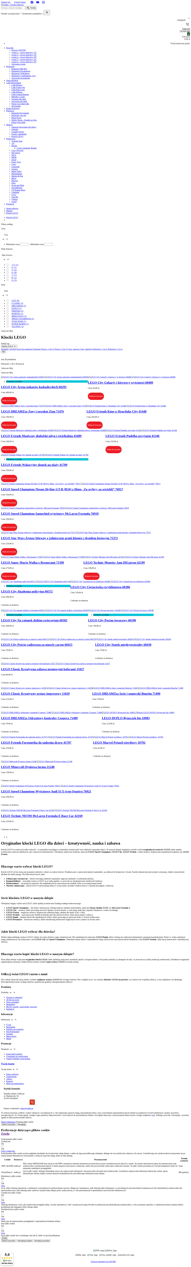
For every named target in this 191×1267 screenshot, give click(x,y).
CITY (15, 301)
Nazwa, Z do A (61, 349)
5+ (14, 270)
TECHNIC (18, 326)
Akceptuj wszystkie (42, 1241)
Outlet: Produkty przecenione (18, 1059)
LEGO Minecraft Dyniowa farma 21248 (27, 767)
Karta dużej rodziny (14, 1054)
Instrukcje (10, 1009)
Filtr (3, 352)
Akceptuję (21, 1124)
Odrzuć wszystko (8, 1124)
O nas (8, 1025)
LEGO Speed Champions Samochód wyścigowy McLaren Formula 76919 (50, 513)
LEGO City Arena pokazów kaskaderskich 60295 (34, 387)
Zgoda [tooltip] (5, 1133)
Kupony (9, 1081)
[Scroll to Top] (95, 1264)
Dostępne (37, 349)
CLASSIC (17, 303)
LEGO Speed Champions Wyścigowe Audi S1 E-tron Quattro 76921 (46, 791)
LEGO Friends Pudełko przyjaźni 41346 (132, 436)
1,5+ (15, 265)
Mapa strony (11, 1036)
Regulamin (10, 1027)
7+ (14, 275)
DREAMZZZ (19, 306)
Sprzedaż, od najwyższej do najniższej (17, 349)
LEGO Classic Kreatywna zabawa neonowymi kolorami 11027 (42, 669)
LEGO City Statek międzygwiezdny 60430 (123, 644)
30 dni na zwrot (12, 1000)
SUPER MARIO (20, 324)
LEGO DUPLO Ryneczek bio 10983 (126, 718)
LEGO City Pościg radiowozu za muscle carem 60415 (36, 644)
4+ (14, 267)
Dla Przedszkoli (12, 1032)
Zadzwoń (185, 30)
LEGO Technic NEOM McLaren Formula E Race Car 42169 (42, 816)
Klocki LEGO (12, 217)
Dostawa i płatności (14, 997)
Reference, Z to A (115, 349)
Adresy (9, 1079)
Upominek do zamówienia (17, 1056)
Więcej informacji (8, 1122)
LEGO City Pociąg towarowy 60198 (112, 620)
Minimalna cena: (13, 244)
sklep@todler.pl (26, 1108)
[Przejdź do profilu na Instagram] (43, 2)
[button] (8, 1151)
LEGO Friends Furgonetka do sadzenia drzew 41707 (36, 742)
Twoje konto (7, 1063)
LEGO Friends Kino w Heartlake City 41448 (116, 411)
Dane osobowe (12, 1074)
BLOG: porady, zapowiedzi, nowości (21, 1007)
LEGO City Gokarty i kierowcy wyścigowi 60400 (120, 382)
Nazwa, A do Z (8, 346)
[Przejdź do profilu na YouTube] (37, 2)
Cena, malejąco (86, 349)
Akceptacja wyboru (25, 1241)
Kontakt (9, 1034)
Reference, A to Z (100, 349)
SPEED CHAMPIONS (23, 319)
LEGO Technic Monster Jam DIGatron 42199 (114, 562)
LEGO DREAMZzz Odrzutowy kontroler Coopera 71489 (39, 718)
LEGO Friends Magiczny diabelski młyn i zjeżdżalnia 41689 (41, 436)
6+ (14, 272)
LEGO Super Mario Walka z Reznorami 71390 (32, 562)
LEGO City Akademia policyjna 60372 (27, 591)
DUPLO (17, 308)
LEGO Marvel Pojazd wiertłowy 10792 (119, 742)
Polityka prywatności (15, 1029)
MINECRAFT (19, 316)
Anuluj (4, 1238)
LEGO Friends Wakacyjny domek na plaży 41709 (34, 464)
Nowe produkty (12, 1002)
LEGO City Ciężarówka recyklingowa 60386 (100, 587)
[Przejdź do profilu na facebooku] (32, 2)
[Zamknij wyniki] (47, 12)
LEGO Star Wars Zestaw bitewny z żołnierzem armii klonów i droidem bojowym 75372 (59, 538)
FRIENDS (17, 311)
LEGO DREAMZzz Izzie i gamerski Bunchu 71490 (126, 693)
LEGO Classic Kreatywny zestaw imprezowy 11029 (35, 693)
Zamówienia (11, 1076)
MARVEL (17, 313)
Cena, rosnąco (74, 349)
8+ (14, 278)
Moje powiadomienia (15, 1083)
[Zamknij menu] (188, 20)
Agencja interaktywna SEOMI (103, 1262)
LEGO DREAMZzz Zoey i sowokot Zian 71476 (32, 411)
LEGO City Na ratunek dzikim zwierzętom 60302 (34, 620)
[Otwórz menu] (189, 18)
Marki (8, 1039)
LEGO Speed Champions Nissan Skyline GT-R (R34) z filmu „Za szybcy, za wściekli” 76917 (62, 489)
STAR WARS (19, 321)
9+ (14, 280)
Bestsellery (10, 1004)
